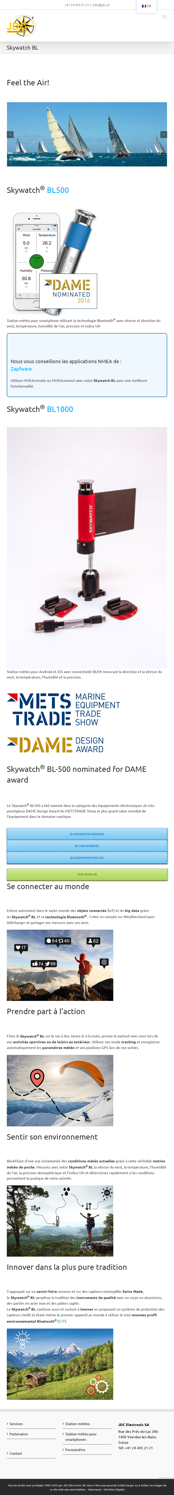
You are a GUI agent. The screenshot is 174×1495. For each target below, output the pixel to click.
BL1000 (59, 408)
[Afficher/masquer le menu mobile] (164, 16)
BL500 (58, 189)
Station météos (77, 1423)
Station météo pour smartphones (81, 1436)
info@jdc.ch (101, 5)
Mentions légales (114, 1489)
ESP (62, 1321)
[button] (10, 134)
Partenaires (19, 1433)
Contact (16, 1453)
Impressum (95, 1489)
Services (16, 1423)
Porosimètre (75, 1449)
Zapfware (21, 369)
